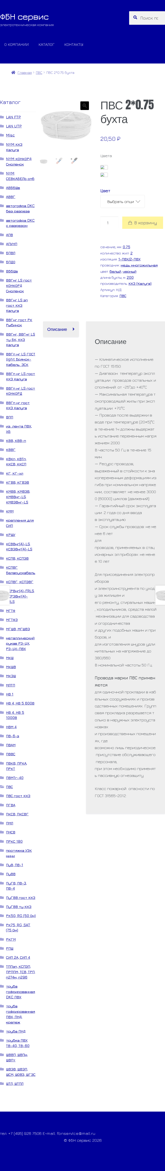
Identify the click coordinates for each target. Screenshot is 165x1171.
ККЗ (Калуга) (139, 283)
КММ (10, 511)
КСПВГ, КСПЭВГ (19, 581)
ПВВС (10, 754)
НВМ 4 (11, 727)
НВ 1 (9, 694)
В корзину (145, 222)
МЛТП (10, 685)
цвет (105, 190)
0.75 (126, 247)
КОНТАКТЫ (73, 44)
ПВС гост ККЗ (18, 795)
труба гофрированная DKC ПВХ (20, 991)
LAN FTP (13, 117)
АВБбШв (13, 187)
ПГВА (10, 805)
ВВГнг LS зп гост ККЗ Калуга (17, 305)
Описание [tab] (57, 329)
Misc (10, 135)
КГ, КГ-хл (14, 473)
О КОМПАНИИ (16, 44)
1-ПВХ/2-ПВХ (129, 259)
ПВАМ (10, 745)
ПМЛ (9, 823)
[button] (84, 105)
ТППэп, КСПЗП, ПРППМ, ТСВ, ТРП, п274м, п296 (20, 971)
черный (129, 271)
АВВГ (10, 196)
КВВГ (10, 449)
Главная (25, 72)
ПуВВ (10, 874)
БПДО (10, 262)
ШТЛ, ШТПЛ (14, 1083)
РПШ (9, 948)
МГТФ (10, 610)
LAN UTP (14, 126)
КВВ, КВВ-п (16, 440)
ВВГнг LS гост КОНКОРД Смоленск (19, 285)
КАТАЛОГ (46, 44)
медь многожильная (139, 265)
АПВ (9, 234)
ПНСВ (10, 832)
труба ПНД (16, 1031)
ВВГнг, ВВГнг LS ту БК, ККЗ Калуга (20, 339)
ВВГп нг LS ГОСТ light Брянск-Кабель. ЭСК (20, 359)
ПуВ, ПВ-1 (14, 865)
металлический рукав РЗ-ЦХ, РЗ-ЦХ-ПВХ (20, 643)
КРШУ (10, 534)
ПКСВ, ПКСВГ (17, 814)
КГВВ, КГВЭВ (17, 482)
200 (130, 277)
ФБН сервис (24, 16)
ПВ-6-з (12, 736)
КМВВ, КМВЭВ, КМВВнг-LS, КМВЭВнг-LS (18, 496)
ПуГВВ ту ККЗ (18, 906)
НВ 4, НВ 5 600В (20, 703)
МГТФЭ (12, 619)
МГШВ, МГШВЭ (18, 629)
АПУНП (11, 244)
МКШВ (11, 666)
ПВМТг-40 (14, 777)
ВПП (9, 417)
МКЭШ (11, 676)
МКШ (10, 657)
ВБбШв (12, 271)
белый (115, 271)
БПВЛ (10, 253)
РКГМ (11, 939)
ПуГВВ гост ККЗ (20, 897)
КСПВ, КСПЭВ (17, 558)
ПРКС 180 (14, 841)
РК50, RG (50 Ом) (21, 915)
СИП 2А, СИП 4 (18, 957)
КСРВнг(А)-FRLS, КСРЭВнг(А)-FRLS (20, 596)
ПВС (39, 72)
